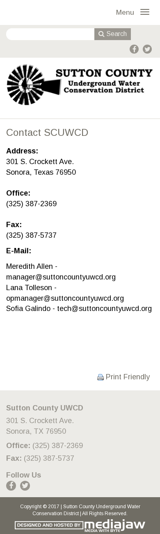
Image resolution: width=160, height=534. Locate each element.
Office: (18, 446)
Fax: (14, 458)
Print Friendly (127, 377)
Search (116, 33)
